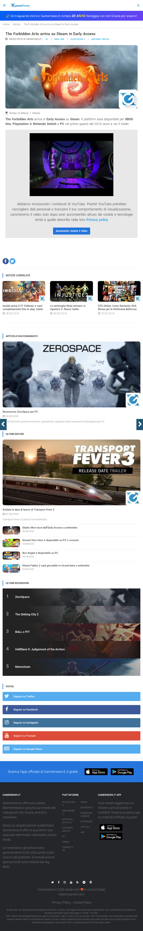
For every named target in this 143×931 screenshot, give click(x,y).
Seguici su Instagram (25, 722)
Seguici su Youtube (24, 735)
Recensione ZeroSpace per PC (20, 411)
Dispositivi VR (67, 849)
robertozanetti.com (71, 894)
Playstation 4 (78, 39)
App (82, 832)
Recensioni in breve (87, 814)
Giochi (84, 802)
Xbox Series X (68, 812)
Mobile (65, 842)
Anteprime (86, 821)
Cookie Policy (82, 902)
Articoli (85, 827)
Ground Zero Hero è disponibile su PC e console (50, 540)
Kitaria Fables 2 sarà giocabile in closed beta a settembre (55, 565)
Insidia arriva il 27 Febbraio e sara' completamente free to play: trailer (23, 307)
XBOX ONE (59, 39)
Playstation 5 (68, 804)
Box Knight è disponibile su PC (40, 553)
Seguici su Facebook (25, 709)
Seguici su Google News (27, 749)
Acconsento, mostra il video (71, 230)
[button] (6, 261)
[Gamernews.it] (20, 5)
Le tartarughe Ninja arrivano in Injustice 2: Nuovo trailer (67, 307)
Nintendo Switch (100, 39)
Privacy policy (97, 220)
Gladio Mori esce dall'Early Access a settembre (49, 527)
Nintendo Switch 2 (67, 821)
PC (47, 39)
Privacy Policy (61, 902)
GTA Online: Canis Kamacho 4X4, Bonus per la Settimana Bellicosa (117, 307)
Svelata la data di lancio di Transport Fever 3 (28, 509)
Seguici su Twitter (24, 696)
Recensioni (87, 807)
